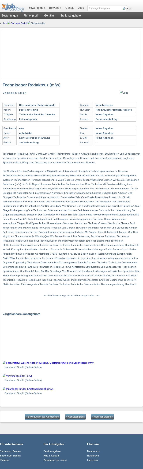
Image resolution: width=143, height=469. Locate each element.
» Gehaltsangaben (75, 416)
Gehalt (69, 7)
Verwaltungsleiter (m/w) (19, 375)
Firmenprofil (31, 15)
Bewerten (55, 7)
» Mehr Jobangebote (102, 416)
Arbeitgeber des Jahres (55, 460)
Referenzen (93, 455)
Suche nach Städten (10, 455)
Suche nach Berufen (10, 451)
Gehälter (49, 15)
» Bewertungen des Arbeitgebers (42, 416)
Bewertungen (36, 7)
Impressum (93, 460)
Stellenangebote (70, 15)
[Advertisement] (71, 54)
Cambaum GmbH (18, 23)
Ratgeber (4, 460)
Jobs (81, 7)
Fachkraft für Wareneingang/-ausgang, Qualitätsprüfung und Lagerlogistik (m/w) (50, 362)
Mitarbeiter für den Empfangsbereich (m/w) (30, 388)
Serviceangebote (52, 451)
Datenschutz (93, 451)
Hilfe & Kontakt (51, 455)
